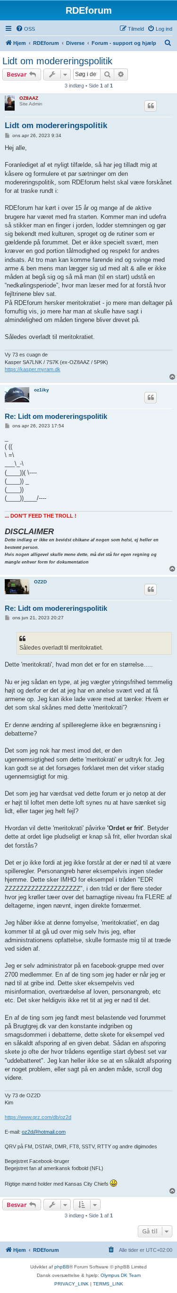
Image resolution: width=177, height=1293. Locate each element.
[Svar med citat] (150, 106)
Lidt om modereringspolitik (57, 61)
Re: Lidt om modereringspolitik (56, 416)
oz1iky (41, 389)
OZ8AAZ (28, 98)
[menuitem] (25, 29)
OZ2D (40, 581)
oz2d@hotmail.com (44, 1132)
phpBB (61, 1266)
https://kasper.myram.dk (32, 369)
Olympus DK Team (121, 1275)
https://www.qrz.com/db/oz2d (38, 1117)
